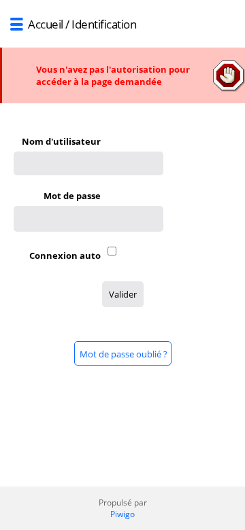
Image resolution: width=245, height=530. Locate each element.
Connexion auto (65, 255)
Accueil (45, 24)
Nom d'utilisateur (61, 141)
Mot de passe (72, 196)
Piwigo (122, 514)
